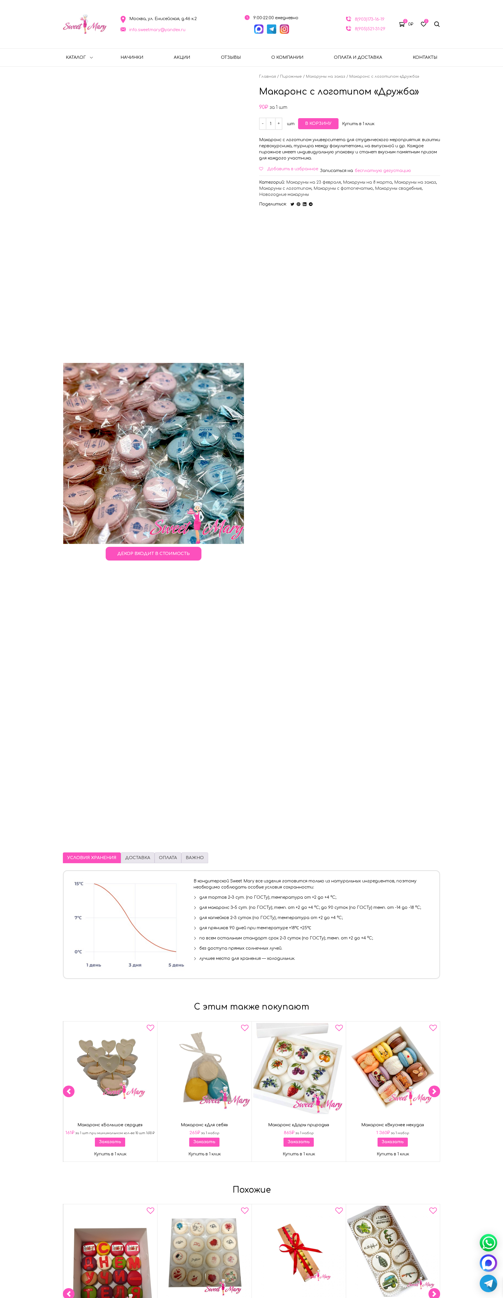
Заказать (110, 1142)
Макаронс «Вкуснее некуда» (393, 1125)
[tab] (92, 857)
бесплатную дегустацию (383, 171)
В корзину (318, 123)
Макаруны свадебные (398, 188)
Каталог (76, 57)
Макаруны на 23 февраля (313, 182)
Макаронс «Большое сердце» (110, 1125)
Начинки (132, 57)
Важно (195, 858)
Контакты (425, 57)
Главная (267, 77)
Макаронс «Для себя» (204, 1125)
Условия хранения (91, 858)
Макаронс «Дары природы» (298, 1125)
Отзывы (231, 57)
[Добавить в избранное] (150, 1029)
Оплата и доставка (358, 57)
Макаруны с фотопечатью (343, 188)
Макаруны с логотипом (285, 188)
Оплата (168, 858)
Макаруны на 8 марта (367, 182)
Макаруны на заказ (325, 77)
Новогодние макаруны (284, 194)
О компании (287, 57)
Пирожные (291, 77)
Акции (182, 57)
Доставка (137, 858)
